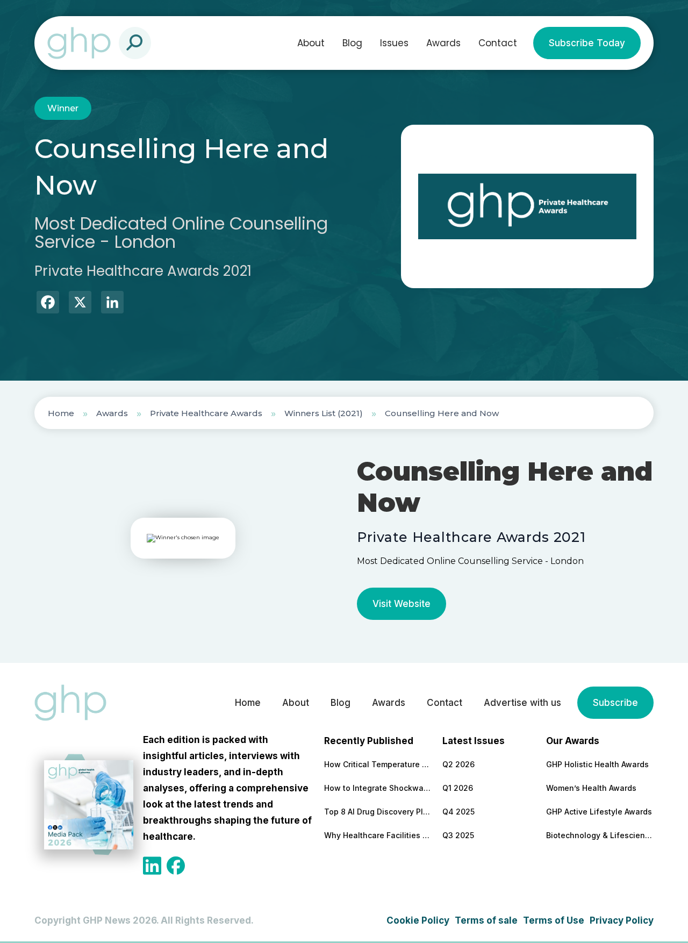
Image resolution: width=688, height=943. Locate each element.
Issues (394, 43)
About (311, 43)
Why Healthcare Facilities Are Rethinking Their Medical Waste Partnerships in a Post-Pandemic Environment (378, 835)
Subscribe (615, 702)
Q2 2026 (458, 764)
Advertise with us (522, 702)
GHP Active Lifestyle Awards (599, 811)
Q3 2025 (458, 835)
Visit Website (401, 603)
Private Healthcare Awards (206, 413)
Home (61, 413)
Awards (443, 43)
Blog (352, 43)
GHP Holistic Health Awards (597, 764)
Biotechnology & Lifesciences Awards (600, 835)
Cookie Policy (417, 920)
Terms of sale (486, 920)
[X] (80, 303)
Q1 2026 (457, 787)
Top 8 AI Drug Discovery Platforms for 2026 (378, 811)
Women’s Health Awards (591, 787)
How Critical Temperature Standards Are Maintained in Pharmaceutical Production (378, 764)
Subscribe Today (587, 43)
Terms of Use (553, 920)
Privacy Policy (622, 920)
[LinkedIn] (112, 303)
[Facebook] (47, 303)
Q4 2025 (458, 811)
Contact (497, 43)
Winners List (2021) (323, 413)
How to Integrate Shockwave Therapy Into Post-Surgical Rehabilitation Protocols (378, 787)
